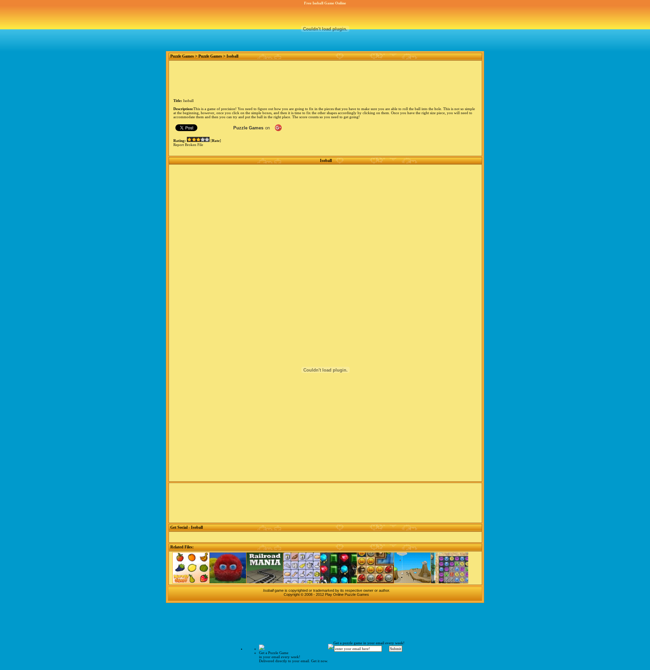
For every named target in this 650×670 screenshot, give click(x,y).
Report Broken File (188, 145)
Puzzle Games (182, 56)
